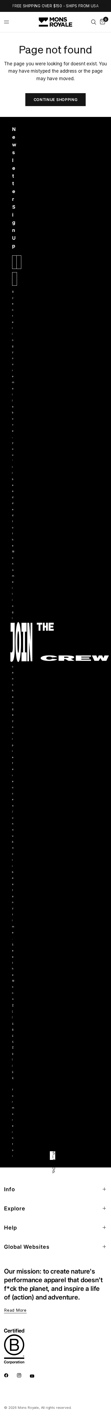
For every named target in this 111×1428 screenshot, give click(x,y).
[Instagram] (23, 1375)
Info (9, 1189)
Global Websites (27, 1247)
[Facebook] (10, 1375)
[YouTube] (36, 1376)
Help (10, 1227)
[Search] (93, 22)
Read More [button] (15, 1310)
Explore (14, 1208)
